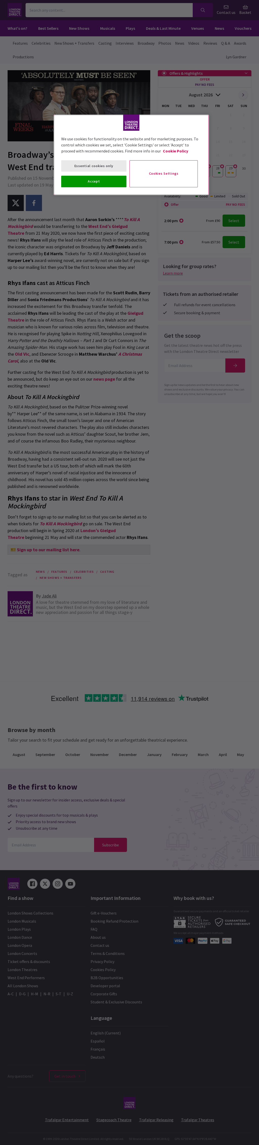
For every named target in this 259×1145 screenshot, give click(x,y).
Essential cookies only (93, 166)
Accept (94, 181)
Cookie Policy (175, 150)
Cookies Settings (164, 173)
